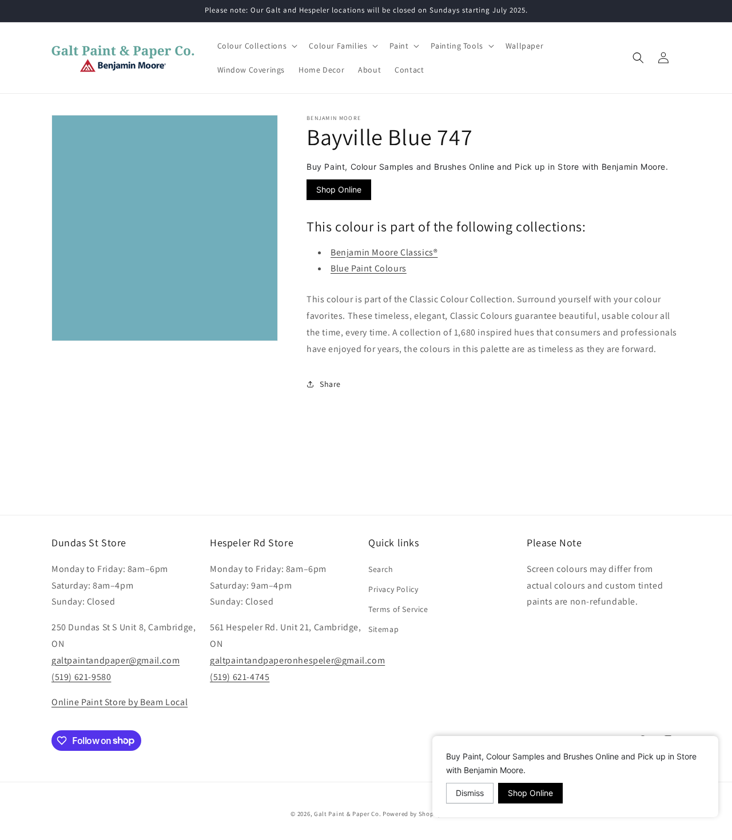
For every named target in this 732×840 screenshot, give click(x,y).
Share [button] (330, 383)
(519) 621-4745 (239, 676)
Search (380, 568)
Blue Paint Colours (369, 268)
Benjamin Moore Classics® (384, 252)
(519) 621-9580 (81, 676)
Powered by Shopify (412, 814)
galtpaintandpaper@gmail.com (115, 660)
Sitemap (383, 629)
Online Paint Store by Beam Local (119, 702)
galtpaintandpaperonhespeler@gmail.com (297, 660)
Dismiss (470, 793)
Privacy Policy (393, 588)
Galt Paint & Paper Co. (347, 814)
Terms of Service (398, 609)
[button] (256, 46)
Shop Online (338, 189)
